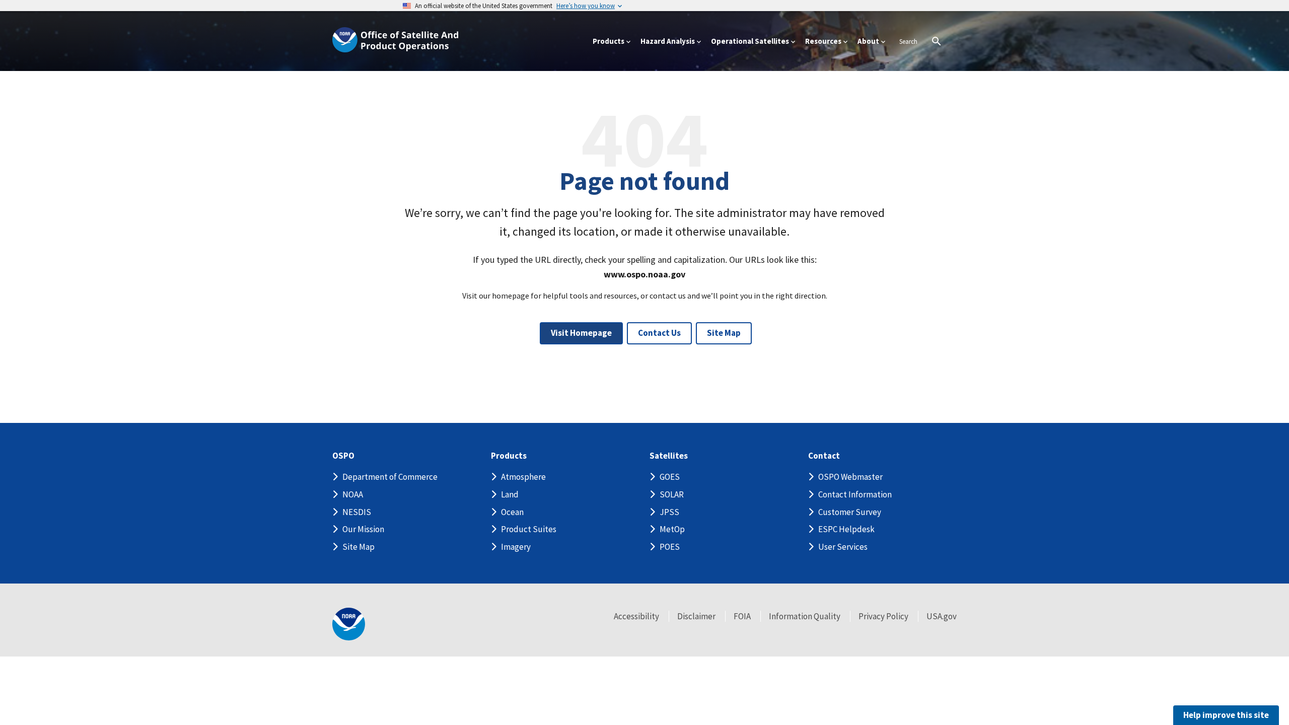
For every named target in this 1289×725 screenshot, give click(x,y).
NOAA (352, 494)
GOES (670, 476)
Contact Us (659, 332)
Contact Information (855, 494)
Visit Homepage (581, 332)
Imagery (516, 546)
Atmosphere (523, 476)
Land (510, 494)
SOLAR (672, 494)
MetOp (672, 529)
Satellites (669, 456)
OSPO (343, 456)
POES (670, 546)
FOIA (742, 616)
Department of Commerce (390, 476)
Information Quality (804, 616)
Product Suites (528, 529)
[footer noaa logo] (348, 624)
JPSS (669, 512)
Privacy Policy (883, 616)
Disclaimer (696, 616)
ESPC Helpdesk (846, 529)
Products (509, 456)
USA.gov (941, 616)
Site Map (724, 332)
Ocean (512, 512)
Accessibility (636, 616)
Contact (824, 456)
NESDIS (356, 512)
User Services (843, 546)
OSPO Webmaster (850, 476)
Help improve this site (1226, 714)
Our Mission (363, 529)
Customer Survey (849, 512)
